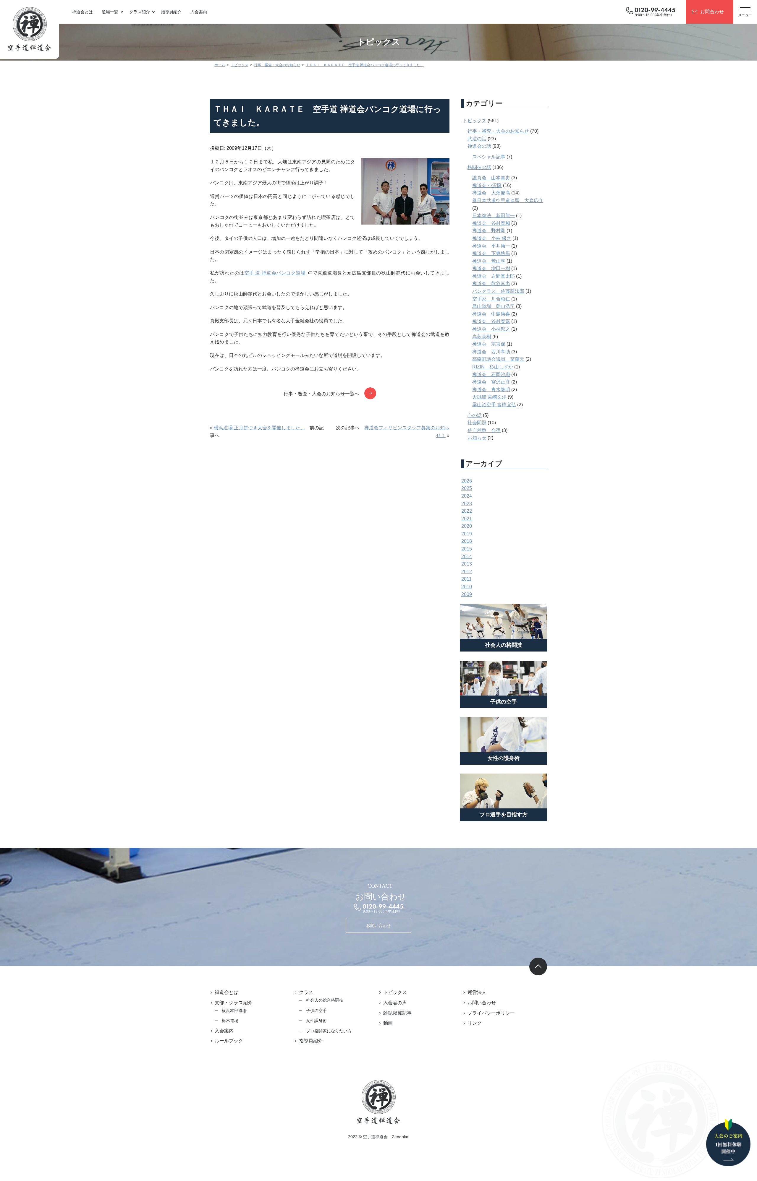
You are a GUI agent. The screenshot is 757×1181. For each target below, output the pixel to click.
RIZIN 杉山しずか (492, 366)
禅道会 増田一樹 (491, 268)
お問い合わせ (378, 925)
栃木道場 (230, 1020)
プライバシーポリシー (491, 1013)
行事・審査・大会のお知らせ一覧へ (321, 393)
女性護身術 (316, 1020)
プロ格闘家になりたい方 (329, 1031)
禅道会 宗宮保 (488, 344)
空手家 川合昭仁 (491, 298)
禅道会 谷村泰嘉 (491, 321)
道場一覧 (110, 11)
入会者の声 (395, 1002)
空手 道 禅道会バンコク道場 (275, 272)
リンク (475, 1023)
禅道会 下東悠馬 (491, 253)
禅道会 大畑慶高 (491, 192)
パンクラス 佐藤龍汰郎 (498, 291)
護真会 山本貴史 (491, 177)
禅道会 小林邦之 (491, 329)
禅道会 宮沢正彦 (491, 381)
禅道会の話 (479, 146)
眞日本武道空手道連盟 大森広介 (507, 200)
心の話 (475, 415)
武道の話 (477, 138)
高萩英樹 (481, 336)
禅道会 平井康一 (491, 245)
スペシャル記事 (488, 156)
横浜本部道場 (234, 1010)
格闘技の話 (479, 167)
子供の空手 (316, 1010)
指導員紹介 (171, 11)
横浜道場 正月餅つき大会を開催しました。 (259, 427)
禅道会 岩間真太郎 (493, 276)
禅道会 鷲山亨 (488, 261)
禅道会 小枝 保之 (491, 238)
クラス (306, 992)
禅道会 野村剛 (488, 230)
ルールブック (229, 1040)
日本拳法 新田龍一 (493, 215)
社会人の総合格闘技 (324, 1000)
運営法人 (477, 992)
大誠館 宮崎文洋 (489, 396)
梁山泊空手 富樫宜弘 (494, 404)
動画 (388, 1023)
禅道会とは (82, 11)
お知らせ (477, 437)
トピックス (474, 120)
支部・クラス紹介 (234, 1002)
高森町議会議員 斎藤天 (498, 359)
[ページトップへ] (538, 966)
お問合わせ (712, 11)
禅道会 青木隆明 (491, 389)
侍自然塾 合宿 (484, 430)
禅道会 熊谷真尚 (491, 283)
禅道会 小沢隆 (487, 185)
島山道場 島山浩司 (493, 306)
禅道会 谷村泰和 (491, 223)
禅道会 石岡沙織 (491, 374)
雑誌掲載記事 (397, 1013)
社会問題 (477, 422)
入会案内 (198, 11)
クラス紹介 (139, 11)
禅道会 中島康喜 (491, 313)
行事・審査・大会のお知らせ (498, 131)
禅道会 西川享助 (491, 351)
